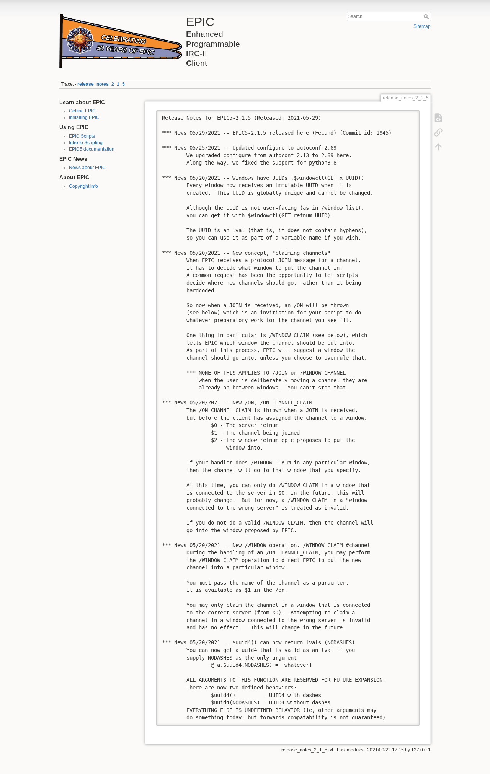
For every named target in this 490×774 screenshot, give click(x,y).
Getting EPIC (82, 111)
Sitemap (422, 26)
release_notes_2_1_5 (101, 84)
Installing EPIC (84, 117)
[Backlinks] (438, 132)
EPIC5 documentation (91, 149)
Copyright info (83, 186)
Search (427, 16)
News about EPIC (87, 167)
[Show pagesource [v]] (438, 118)
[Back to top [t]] (438, 147)
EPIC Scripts (82, 136)
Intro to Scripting (86, 142)
